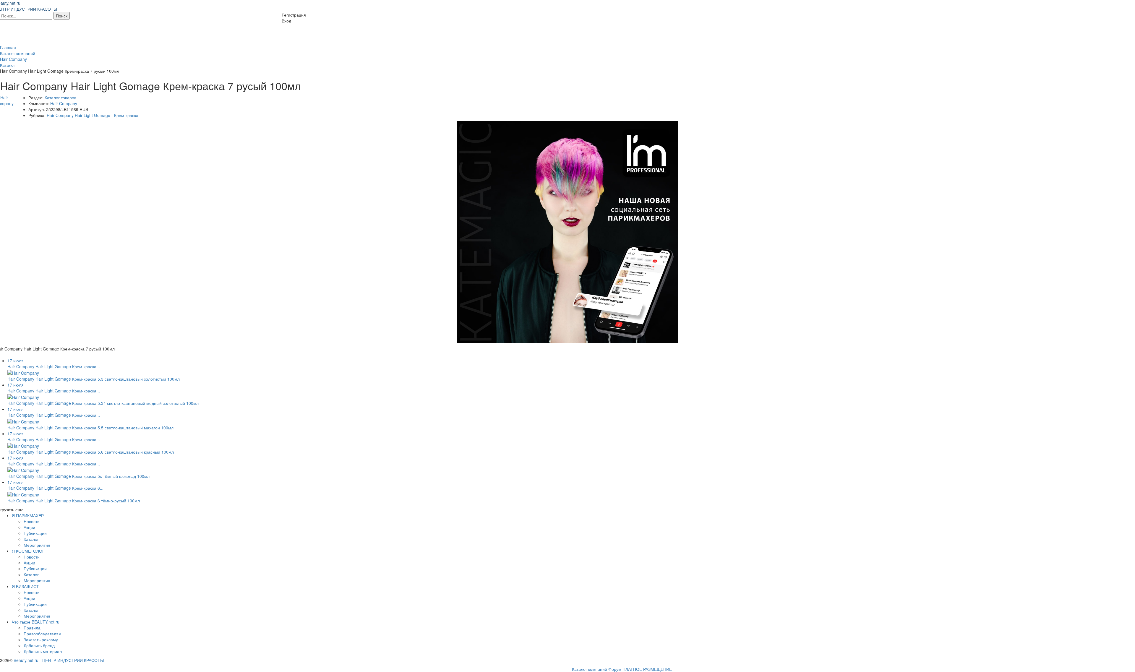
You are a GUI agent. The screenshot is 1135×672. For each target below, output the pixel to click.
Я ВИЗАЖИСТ (25, 586)
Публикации (35, 533)
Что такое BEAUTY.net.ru (35, 622)
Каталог (31, 539)
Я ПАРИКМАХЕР (28, 515)
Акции (29, 527)
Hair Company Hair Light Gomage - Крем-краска (92, 115)
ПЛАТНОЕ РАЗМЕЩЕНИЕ (647, 669)
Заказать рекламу (41, 639)
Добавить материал (43, 651)
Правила (32, 628)
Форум (614, 669)
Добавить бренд (39, 645)
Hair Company (63, 103)
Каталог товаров (60, 97)
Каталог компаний (589, 669)
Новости (32, 521)
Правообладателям (42, 634)
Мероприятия (37, 545)
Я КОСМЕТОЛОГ (28, 551)
